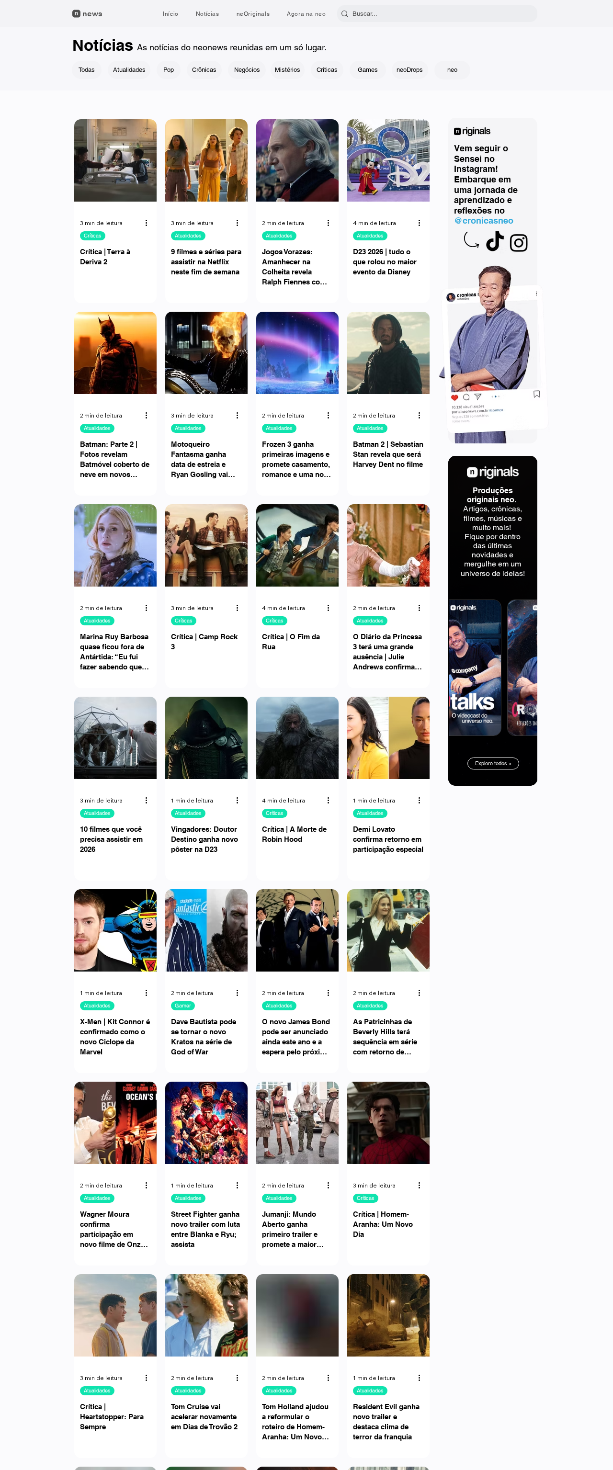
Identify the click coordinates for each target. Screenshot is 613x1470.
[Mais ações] (149, 223)
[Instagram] (519, 242)
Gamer (183, 1005)
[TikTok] (495, 242)
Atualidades (188, 235)
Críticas (93, 235)
